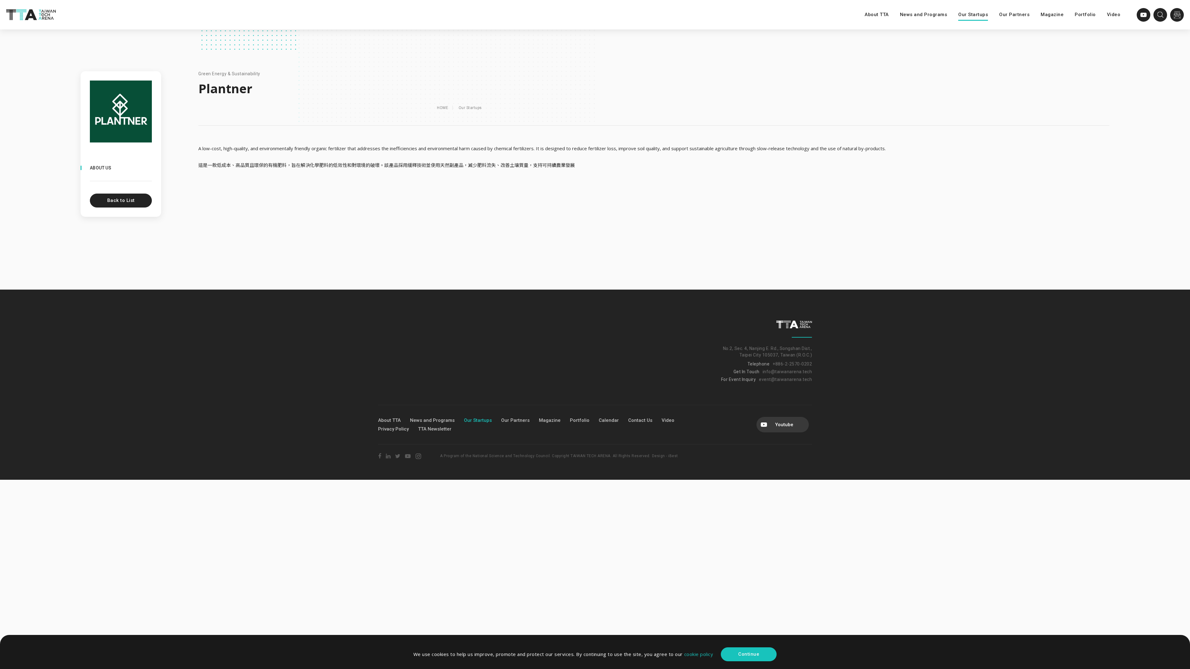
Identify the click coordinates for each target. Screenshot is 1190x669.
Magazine (1052, 14)
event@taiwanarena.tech (785, 379)
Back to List (121, 200)
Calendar (609, 420)
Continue (748, 654)
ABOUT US (100, 167)
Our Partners (1014, 14)
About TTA (877, 14)
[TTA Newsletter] (1177, 15)
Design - (660, 456)
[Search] (1160, 15)
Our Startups (973, 14)
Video (1114, 14)
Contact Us (640, 420)
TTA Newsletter (435, 429)
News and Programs (923, 14)
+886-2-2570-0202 (792, 364)
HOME (442, 108)
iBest (673, 456)
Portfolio (1085, 14)
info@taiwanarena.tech (787, 371)
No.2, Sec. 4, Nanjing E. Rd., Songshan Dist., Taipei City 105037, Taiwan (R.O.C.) (767, 351)
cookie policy (698, 654)
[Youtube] (1143, 15)
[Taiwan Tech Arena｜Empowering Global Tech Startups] (31, 14)
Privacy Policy (393, 429)
